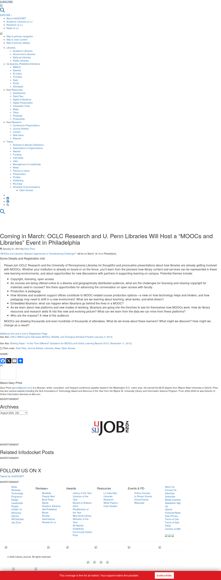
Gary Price (29, 248)
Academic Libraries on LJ (19, 21)
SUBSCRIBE (6, 1)
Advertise (170, 493)
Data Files (21, 348)
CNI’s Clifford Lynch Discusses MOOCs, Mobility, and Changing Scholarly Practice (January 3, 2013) (61, 336)
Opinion (15, 515)
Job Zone (16, 522)
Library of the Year (82, 493)
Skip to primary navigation (19, 36)
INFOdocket (17, 519)
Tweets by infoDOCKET (12, 476)
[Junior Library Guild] (96, 546)
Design (14, 499)
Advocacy (16, 512)
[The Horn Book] (67, 546)
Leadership (17, 503)
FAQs (168, 525)
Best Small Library (82, 515)
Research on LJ (14, 24)
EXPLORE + (6, 15)
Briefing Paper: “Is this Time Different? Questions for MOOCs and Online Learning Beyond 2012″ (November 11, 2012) (71, 343)
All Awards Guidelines (78, 527)
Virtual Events (141, 499)
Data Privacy (171, 515)
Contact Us (170, 490)
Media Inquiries (173, 499)
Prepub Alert (48, 496)
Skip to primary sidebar (18, 42)
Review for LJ (49, 522)
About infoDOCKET (16, 18)
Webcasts (139, 502)
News (57, 348)
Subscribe (170, 496)
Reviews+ (16, 490)
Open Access (68, 348)
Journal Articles (35, 348)
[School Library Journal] (160, 546)
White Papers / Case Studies (111, 504)
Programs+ (17, 496)
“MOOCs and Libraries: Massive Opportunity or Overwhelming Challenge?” (38, 253)
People (14, 506)
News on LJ (12, 28)
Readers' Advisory (51, 506)
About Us (169, 486)
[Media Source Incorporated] (6, 546)
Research (108, 499)
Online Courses (142, 493)
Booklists (46, 493)
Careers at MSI (173, 528)
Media (45, 502)
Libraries (48, 348)
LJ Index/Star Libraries (110, 494)
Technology (17, 493)
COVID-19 (16, 509)
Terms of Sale (172, 522)
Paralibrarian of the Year (80, 511)
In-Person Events (143, 496)
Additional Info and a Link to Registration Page (23, 333)
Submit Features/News (173, 511)
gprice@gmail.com (21, 387)
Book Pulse (48, 499)
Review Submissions (48, 517)
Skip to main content (16, 39)
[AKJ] (48, 546)
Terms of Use (172, 519)
